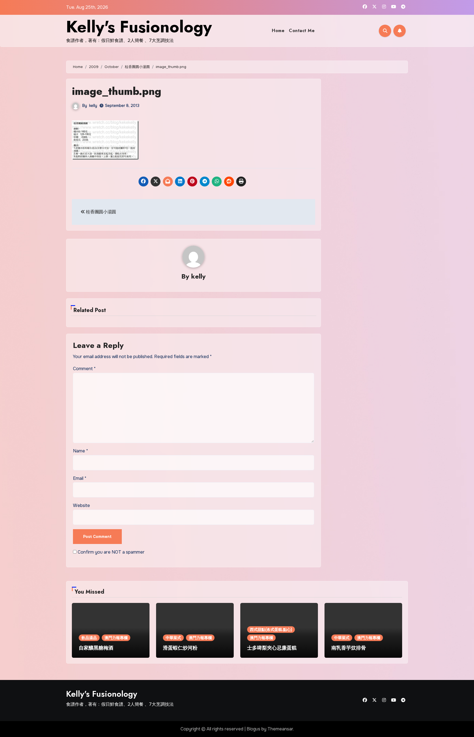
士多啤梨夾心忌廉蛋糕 (272, 647)
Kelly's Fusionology (139, 27)
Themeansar (280, 729)
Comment (84, 369)
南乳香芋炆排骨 (348, 647)
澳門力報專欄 (116, 637)
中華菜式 (173, 637)
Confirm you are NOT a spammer (111, 552)
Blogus (253, 729)
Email (79, 478)
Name (80, 451)
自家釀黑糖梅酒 (96, 647)
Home (278, 30)
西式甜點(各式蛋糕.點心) (271, 629)
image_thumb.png (116, 91)
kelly (93, 105)
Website (81, 505)
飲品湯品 (89, 637)
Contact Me (302, 30)
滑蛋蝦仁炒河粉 (180, 647)
